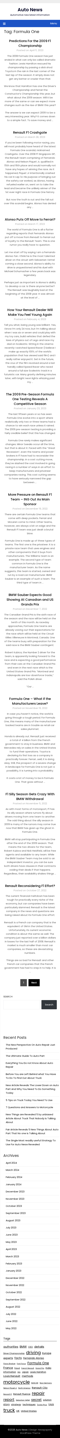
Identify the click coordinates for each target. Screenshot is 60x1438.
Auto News (30, 10)
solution (47, 1400)
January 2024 (13, 1184)
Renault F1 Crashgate (30, 132)
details (39, 1347)
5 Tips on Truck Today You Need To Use (29, 1100)
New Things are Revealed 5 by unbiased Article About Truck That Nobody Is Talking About (31, 1118)
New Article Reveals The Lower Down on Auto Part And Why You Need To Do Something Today (32, 1089)
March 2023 (12, 1256)
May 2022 (11, 1328)
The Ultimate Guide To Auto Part (25, 1056)
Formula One (38, 1363)
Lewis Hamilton (38, 1372)
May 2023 (11, 1242)
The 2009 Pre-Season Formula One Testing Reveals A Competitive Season (30, 399)
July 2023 (11, 1227)
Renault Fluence (21, 1394)
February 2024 (14, 1177)
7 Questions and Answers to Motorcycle (29, 1107)
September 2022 (15, 1299)
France (8, 1368)
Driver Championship (14, 1353)
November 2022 (15, 1285)
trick (51, 1404)
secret (36, 1399)
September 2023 (16, 1213)
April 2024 (11, 1162)
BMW (23, 1347)
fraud (17, 1368)
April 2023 (11, 1249)
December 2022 (15, 1278)
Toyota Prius (42, 1405)
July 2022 (11, 1314)
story (6, 1404)
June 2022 (11, 1321)
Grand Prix (40, 1368)
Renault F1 (7, 1394)
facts (18, 1358)
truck (9, 1410)
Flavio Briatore (9, 1363)
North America (24, 1388)
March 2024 (12, 1170)
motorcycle (16, 1382)
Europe (46, 1353)
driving (33, 1352)
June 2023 (12, 1234)
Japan (25, 1372)
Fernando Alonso (33, 1358)
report (8, 1399)
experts (8, 1358)
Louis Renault (11, 1376)
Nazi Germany (46, 1383)
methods (27, 1376)
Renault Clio (40, 1388)
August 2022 (13, 1306)
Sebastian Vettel (23, 1400)
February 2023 (14, 1263)
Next (34, 982)
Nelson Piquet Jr (10, 1388)
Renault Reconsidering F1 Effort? (30, 886)
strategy (16, 1404)
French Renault (27, 1368)
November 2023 (15, 1198)
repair (38, 1393)
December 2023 (15, 1191)
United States (29, 1411)
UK (18, 1411)
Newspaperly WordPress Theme (36, 1431)
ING (18, 1372)
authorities (10, 1347)
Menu (53, 23)
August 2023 (13, 1220)
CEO (30, 1347)
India (48, 1368)
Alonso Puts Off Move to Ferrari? (30, 219)
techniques (29, 1404)
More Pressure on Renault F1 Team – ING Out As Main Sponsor (30, 499)
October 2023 (14, 1206)
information (9, 1372)
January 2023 (13, 1270)
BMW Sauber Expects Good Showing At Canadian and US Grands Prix (30, 600)
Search (7, 996)
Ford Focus (21, 1363)
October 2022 (14, 1292)
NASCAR (34, 1383)
